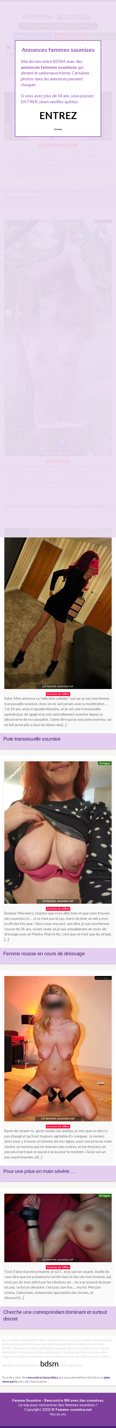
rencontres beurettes (42, 1377)
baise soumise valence (55, 1340)
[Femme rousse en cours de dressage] (58, 833)
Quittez (58, 129)
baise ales (44, 1356)
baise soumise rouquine (24, 1365)
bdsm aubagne (12, 1340)
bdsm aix (73, 1344)
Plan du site (58, 1414)
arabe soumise (27, 1356)
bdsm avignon (45, 1352)
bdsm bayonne (102, 1340)
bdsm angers (92, 1348)
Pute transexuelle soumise (31, 739)
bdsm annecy (21, 1348)
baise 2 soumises (81, 1340)
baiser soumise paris (68, 1352)
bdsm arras (75, 1348)
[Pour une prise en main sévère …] (58, 1050)
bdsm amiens (88, 1344)
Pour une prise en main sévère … (39, 1171)
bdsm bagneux (57, 1348)
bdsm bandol (39, 1348)
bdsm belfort (30, 1340)
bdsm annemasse (14, 1344)
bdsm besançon (36, 1344)
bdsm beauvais (57, 1344)
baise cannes (91, 1352)
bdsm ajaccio (27, 1352)
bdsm (49, 1363)
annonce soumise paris (67, 1356)
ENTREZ (58, 115)
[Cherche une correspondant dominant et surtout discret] (58, 1229)
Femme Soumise (26, 1400)
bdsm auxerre (92, 1356)
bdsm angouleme (70, 1365)
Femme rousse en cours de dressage (44, 953)
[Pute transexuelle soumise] (58, 610)
